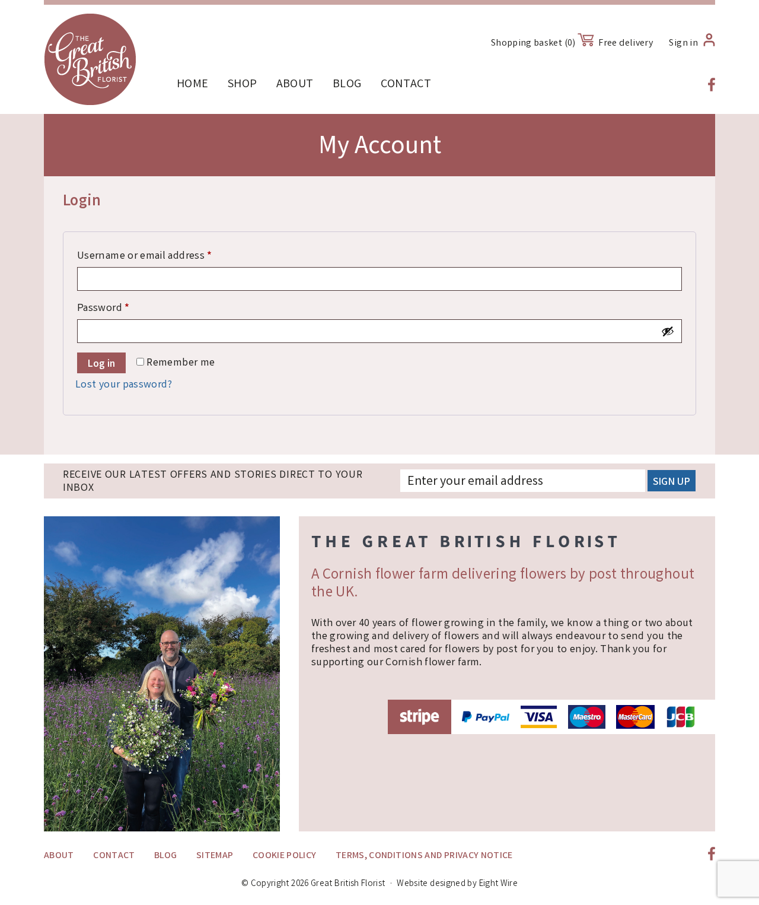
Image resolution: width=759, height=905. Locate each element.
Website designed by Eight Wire (457, 884)
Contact (406, 84)
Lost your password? (124, 385)
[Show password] (667, 331)
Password (124, 308)
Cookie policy (285, 856)
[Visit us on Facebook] (711, 84)
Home (192, 84)
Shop (242, 84)
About (295, 84)
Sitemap (215, 856)
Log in (101, 364)
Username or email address (165, 256)
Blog (347, 84)
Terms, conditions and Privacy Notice (424, 856)
